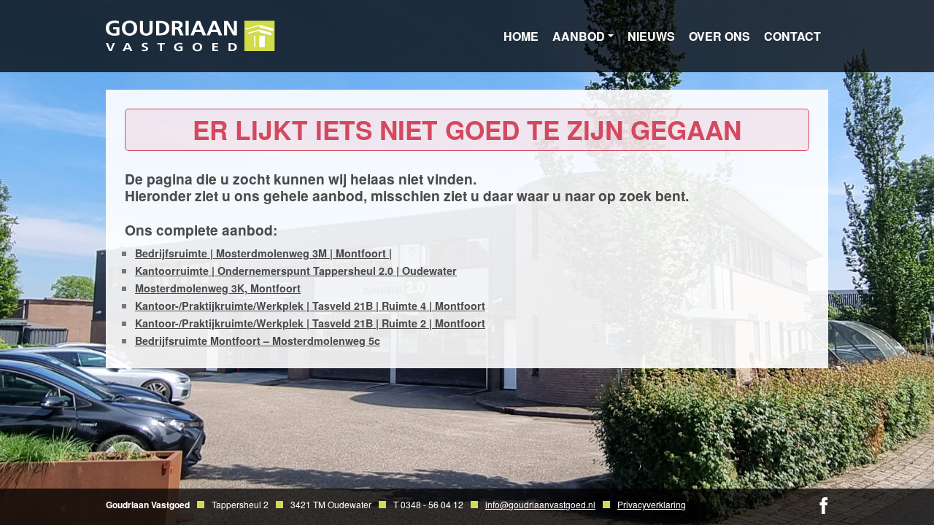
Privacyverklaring (651, 504)
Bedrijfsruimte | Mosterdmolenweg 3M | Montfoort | (263, 253)
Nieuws (651, 36)
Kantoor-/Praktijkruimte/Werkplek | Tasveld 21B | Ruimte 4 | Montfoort (310, 305)
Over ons (719, 36)
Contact (792, 36)
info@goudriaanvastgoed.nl (540, 504)
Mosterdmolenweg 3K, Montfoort (218, 288)
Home (521, 36)
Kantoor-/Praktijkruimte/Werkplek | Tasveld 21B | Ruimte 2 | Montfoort (310, 323)
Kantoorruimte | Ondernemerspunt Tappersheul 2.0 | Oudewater (296, 270)
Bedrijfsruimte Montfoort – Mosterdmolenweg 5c (257, 340)
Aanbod (578, 36)
